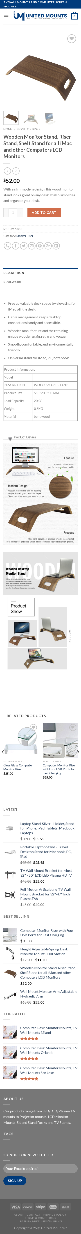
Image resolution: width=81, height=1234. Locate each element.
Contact (33, 1214)
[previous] (11, 70)
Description (13, 273)
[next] (70, 70)
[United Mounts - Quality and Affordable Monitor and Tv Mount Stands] (40, 16)
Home (7, 129)
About (19, 1214)
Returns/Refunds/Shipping (41, 1221)
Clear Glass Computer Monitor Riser (18, 767)
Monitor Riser (28, 129)
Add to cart (44, 212)
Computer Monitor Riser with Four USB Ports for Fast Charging (59, 769)
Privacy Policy (54, 1214)
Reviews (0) (12, 282)
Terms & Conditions (40, 1218)
